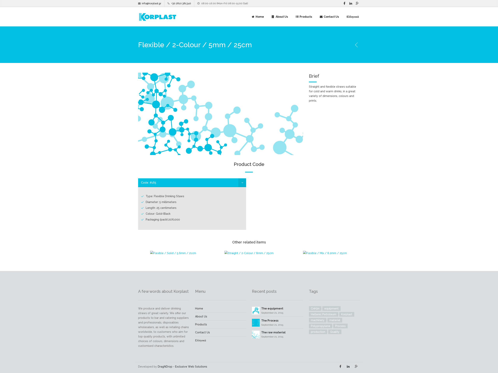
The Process (269, 320)
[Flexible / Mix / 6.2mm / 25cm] (325, 253)
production (318, 331)
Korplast (346, 314)
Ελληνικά (353, 16)
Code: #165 (148, 182)
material (334, 320)
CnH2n (315, 308)
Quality (334, 331)
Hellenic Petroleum (323, 314)
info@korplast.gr (151, 3)
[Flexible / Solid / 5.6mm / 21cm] (173, 253)
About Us (281, 16)
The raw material (273, 332)
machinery (317, 320)
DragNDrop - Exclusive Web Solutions (182, 366)
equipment (331, 308)
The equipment (272, 308)
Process (340, 326)
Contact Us (331, 16)
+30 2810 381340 (181, 3)
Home (259, 16)
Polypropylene (320, 326)
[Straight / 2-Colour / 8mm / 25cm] (249, 253)
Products (305, 16)
